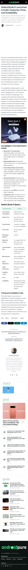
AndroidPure (7, 553)
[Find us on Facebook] (1, 566)
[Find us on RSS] (11, 566)
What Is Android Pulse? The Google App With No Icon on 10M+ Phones (16, 439)
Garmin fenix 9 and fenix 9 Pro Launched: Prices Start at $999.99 (17, 492)
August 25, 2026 (15, 503)
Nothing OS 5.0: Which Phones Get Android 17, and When (17, 516)
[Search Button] (26, 2)
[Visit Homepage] (14, 2)
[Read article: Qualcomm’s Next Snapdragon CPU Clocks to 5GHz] (6, 508)
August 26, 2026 (15, 487)
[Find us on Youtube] (7, 566)
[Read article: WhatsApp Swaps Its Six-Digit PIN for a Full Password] (6, 524)
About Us (9, 559)
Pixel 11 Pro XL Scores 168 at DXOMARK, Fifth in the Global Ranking (11, 422)
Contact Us (20, 559)
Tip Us (14, 559)
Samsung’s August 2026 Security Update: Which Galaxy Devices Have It (16, 467)
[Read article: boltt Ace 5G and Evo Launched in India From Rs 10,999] (6, 500)
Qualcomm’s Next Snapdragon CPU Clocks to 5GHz (17, 508)
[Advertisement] (14, 41)
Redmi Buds (14, 318)
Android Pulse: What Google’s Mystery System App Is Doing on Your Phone (17, 485)
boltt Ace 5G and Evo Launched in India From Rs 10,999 (17, 500)
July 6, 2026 (18, 25)
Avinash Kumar (9, 25)
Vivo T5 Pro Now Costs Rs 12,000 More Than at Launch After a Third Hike (16, 460)
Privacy (3, 559)
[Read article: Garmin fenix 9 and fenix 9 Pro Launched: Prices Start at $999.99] (6, 492)
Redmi (7, 318)
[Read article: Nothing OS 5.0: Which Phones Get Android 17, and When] (6, 516)
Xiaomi (21, 62)
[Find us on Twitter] (3, 566)
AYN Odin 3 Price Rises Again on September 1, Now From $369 (17, 531)
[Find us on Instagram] (9, 566)
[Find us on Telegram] (5, 566)
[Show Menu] (2, 2)
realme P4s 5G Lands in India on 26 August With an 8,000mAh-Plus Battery (16, 452)
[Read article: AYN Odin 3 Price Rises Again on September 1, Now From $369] (6, 530)
